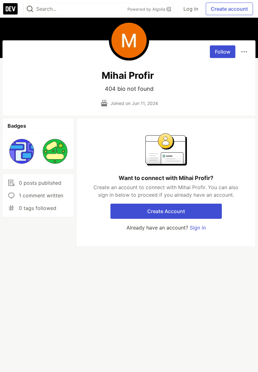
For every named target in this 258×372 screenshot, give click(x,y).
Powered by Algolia (146, 9)
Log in (190, 9)
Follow (222, 52)
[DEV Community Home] (10, 9)
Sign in (198, 227)
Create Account (166, 211)
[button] (22, 151)
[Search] (30, 9)
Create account (229, 9)
